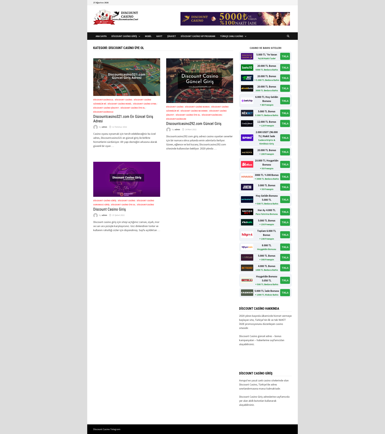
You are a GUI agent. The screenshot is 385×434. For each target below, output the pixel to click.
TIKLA (285, 56)
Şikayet (171, 36)
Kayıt (159, 36)
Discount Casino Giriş (124, 36)
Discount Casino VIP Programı (198, 36)
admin (104, 127)
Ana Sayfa (101, 36)
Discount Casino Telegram (106, 429)
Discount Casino (123, 99)
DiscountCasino (145, 204)
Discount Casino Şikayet (106, 107)
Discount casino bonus (197, 106)
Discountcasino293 (176, 119)
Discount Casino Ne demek (194, 110)
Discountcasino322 (103, 111)
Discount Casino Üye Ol (133, 107)
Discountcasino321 (103, 99)
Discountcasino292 (212, 114)
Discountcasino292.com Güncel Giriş (193, 123)
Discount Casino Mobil (120, 103)
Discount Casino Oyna (144, 103)
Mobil (148, 36)
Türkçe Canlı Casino (231, 36)
